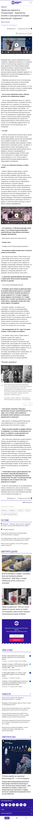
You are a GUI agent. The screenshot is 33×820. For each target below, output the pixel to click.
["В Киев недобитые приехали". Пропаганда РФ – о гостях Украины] (16, 757)
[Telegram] (16, 818)
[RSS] (21, 804)
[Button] (11, 29)
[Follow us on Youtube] (9, 804)
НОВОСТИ (6, 694)
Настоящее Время (9, 211)
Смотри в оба (9, 737)
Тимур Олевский (5, 22)
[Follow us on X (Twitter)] (6, 804)
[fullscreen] (30, 52)
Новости (4, 7)
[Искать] (26, 818)
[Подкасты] (24, 804)
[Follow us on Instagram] (13, 804)
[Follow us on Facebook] (2, 804)
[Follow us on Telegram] (17, 804)
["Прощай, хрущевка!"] (16, 374)
